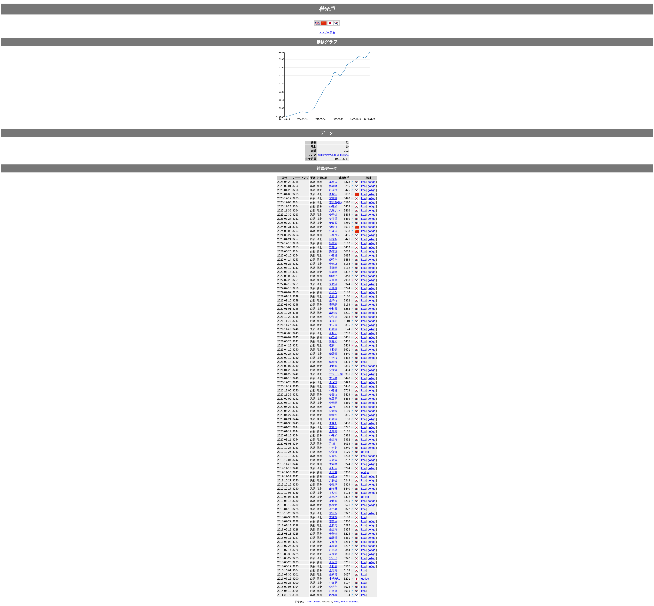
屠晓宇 (333, 194)
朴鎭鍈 (333, 329)
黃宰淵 (333, 222)
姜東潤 (333, 505)
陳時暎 (333, 284)
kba (363, 181)
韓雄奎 (333, 415)
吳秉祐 (333, 243)
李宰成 (333, 181)
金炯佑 (333, 300)
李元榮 (333, 353)
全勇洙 (333, 455)
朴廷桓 (333, 255)
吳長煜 (333, 480)
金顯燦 (333, 451)
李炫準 (333, 517)
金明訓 (333, 382)
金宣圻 (333, 263)
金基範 (333, 460)
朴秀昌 (333, 590)
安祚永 (333, 541)
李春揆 (333, 464)
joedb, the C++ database (346, 601)
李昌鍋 (333, 361)
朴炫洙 (333, 476)
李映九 (333, 423)
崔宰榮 (333, 509)
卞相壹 (333, 349)
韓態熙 (333, 239)
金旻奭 (333, 431)
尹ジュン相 (336, 374)
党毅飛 (333, 226)
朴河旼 (333, 190)
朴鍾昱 (333, 582)
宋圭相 (333, 496)
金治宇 (333, 586)
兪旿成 (333, 288)
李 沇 (332, 406)
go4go (371, 181)
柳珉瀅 (333, 276)
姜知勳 (333, 186)
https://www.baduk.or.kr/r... (333, 154)
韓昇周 (333, 341)
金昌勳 (333, 402)
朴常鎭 (333, 206)
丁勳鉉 (333, 492)
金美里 (333, 280)
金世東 (333, 439)
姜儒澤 (333, 218)
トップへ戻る (327, 32)
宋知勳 (333, 198)
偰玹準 (333, 259)
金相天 (333, 308)
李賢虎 (333, 427)
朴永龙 (333, 447)
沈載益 (333, 366)
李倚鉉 (333, 321)
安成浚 (333, 370)
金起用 (333, 468)
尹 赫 (332, 443)
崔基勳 (333, 267)
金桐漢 (333, 574)
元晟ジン (334, 210)
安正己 (333, 558)
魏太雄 (333, 595)
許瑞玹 (333, 251)
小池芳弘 (334, 578)
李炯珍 (333, 312)
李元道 (333, 325)
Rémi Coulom (313, 601)
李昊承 (333, 484)
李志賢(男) (335, 202)
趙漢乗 (333, 488)
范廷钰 (333, 231)
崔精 (331, 345)
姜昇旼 (333, 247)
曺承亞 (333, 292)
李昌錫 (333, 214)
